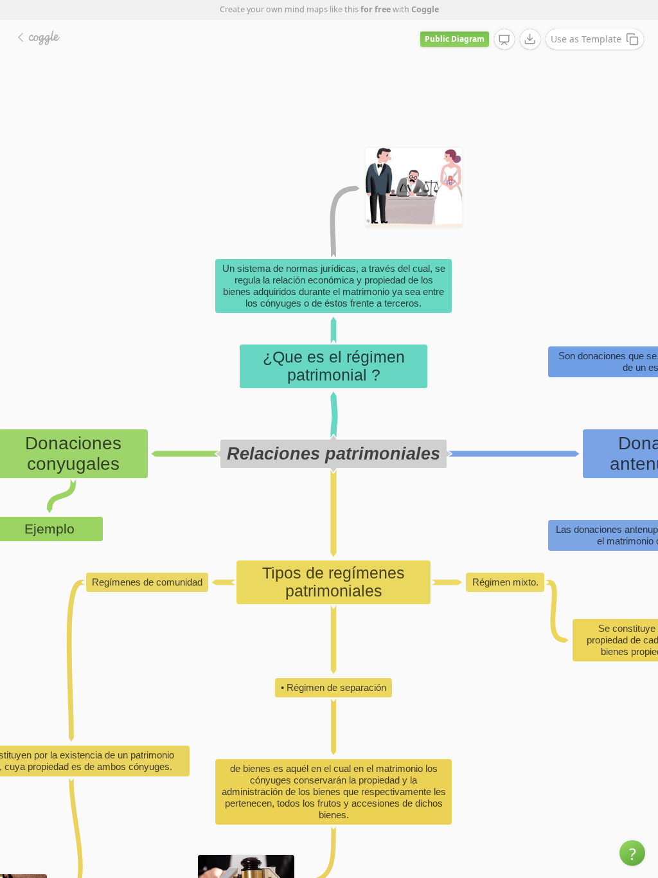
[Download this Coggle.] (530, 39)
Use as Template (586, 39)
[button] (632, 853)
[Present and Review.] (504, 40)
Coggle (425, 9)
